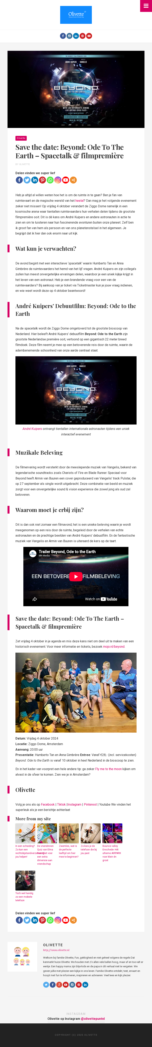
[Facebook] (63, 36)
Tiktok (61, 804)
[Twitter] (27, 180)
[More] (73, 180)
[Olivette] (76, 14)
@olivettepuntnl (93, 1019)
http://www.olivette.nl (56, 950)
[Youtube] (89, 36)
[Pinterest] (83, 36)
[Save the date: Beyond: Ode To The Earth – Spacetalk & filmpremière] (76, 89)
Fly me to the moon (108, 769)
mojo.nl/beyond (113, 646)
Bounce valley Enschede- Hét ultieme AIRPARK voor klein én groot (112, 853)
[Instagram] (69, 36)
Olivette (21, 138)
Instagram (74, 804)
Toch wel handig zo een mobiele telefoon (24, 897)
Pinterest (90, 804)
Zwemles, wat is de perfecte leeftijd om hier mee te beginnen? (68, 851)
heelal (79, 201)
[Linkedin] (34, 180)
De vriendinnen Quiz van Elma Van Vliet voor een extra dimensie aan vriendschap (45, 855)
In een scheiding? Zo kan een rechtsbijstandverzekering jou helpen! (25, 851)
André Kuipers (32, 429)
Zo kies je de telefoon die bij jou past (89, 850)
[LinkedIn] (76, 36)
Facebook (48, 804)
